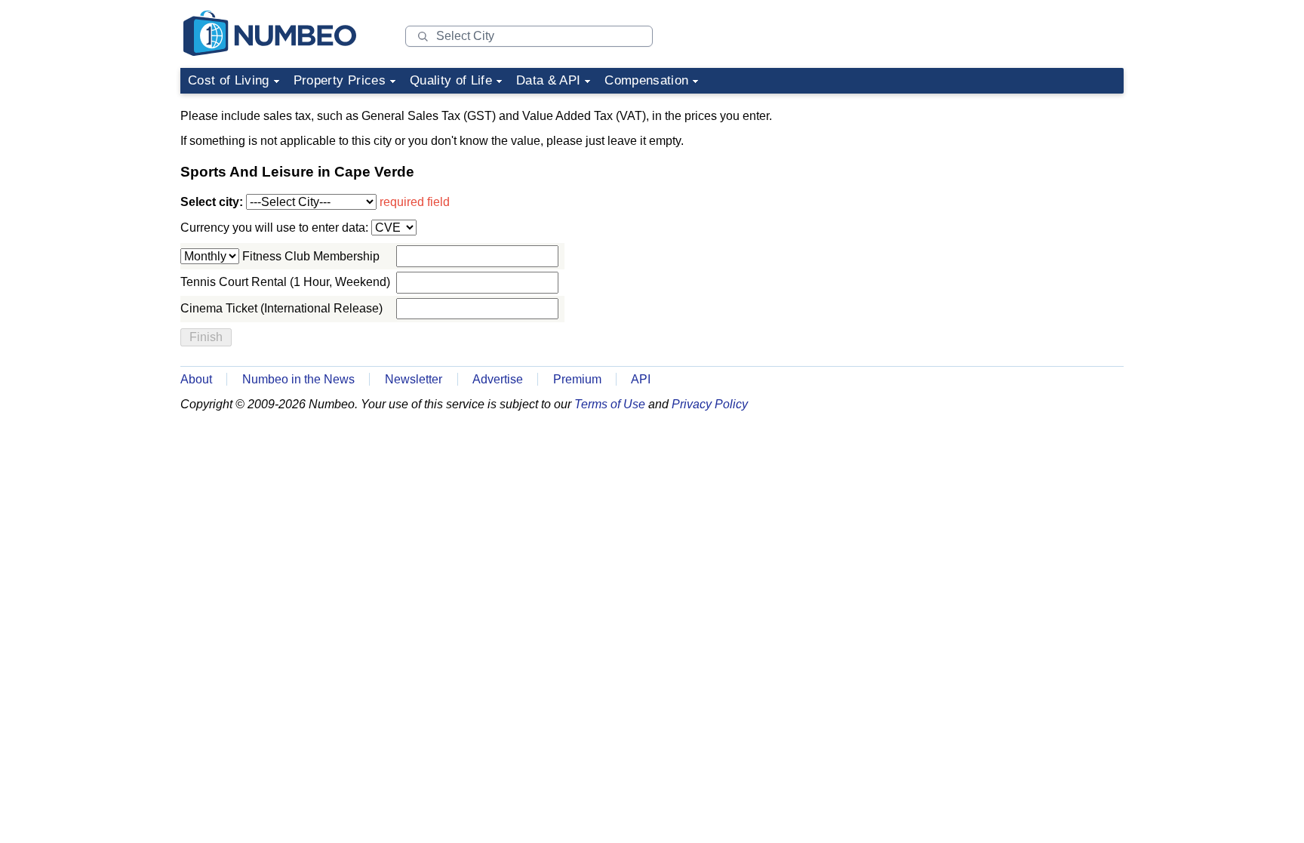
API (640, 379)
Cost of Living (228, 80)
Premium (577, 379)
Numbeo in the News (298, 379)
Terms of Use (609, 404)
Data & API (548, 80)
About (196, 379)
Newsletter (413, 379)
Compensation (646, 80)
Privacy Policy (710, 404)
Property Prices (340, 80)
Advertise (497, 379)
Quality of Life (451, 80)
